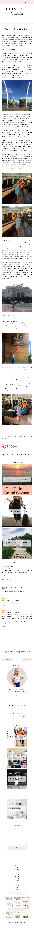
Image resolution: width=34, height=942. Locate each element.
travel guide (23, 454)
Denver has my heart (15, 130)
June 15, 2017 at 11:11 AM (11, 568)
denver (14, 453)
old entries (27, 659)
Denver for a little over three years (22, 114)
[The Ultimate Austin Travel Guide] (17, 788)
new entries (7, 659)
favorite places (13, 132)
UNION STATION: (8, 154)
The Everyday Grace (17, 11)
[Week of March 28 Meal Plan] (17, 767)
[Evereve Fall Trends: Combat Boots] (17, 746)
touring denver (14, 454)
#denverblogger (6, 453)
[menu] (2, 2)
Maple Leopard (9, 566)
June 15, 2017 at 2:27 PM (12, 589)
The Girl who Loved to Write (14, 587)
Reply (3, 582)
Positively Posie (10, 599)
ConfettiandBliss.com (11, 611)
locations (20, 132)
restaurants (26, 132)
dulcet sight (26, 939)
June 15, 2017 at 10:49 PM (12, 612)
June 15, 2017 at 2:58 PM (12, 600)
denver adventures (22, 453)
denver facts (5, 454)
